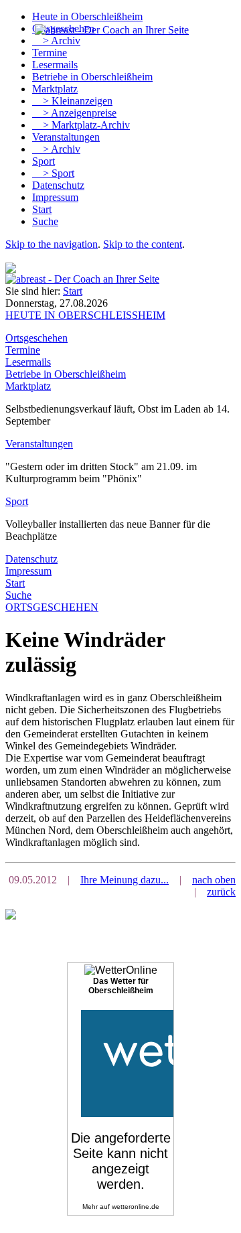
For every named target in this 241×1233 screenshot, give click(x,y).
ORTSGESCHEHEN (51, 607)
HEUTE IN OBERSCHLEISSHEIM (85, 315)
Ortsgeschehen (36, 338)
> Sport (53, 173)
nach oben (214, 879)
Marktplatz (55, 88)
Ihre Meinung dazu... (124, 879)
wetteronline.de (135, 1206)
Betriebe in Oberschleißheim (92, 76)
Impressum (55, 197)
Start (42, 209)
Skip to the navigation (51, 244)
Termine (49, 52)
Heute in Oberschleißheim (87, 16)
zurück (221, 891)
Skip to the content (142, 244)
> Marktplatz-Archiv (81, 125)
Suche (45, 221)
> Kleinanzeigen (72, 100)
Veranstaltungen (66, 137)
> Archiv (56, 40)
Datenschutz (58, 185)
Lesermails (55, 64)
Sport (43, 161)
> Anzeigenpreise (74, 113)
